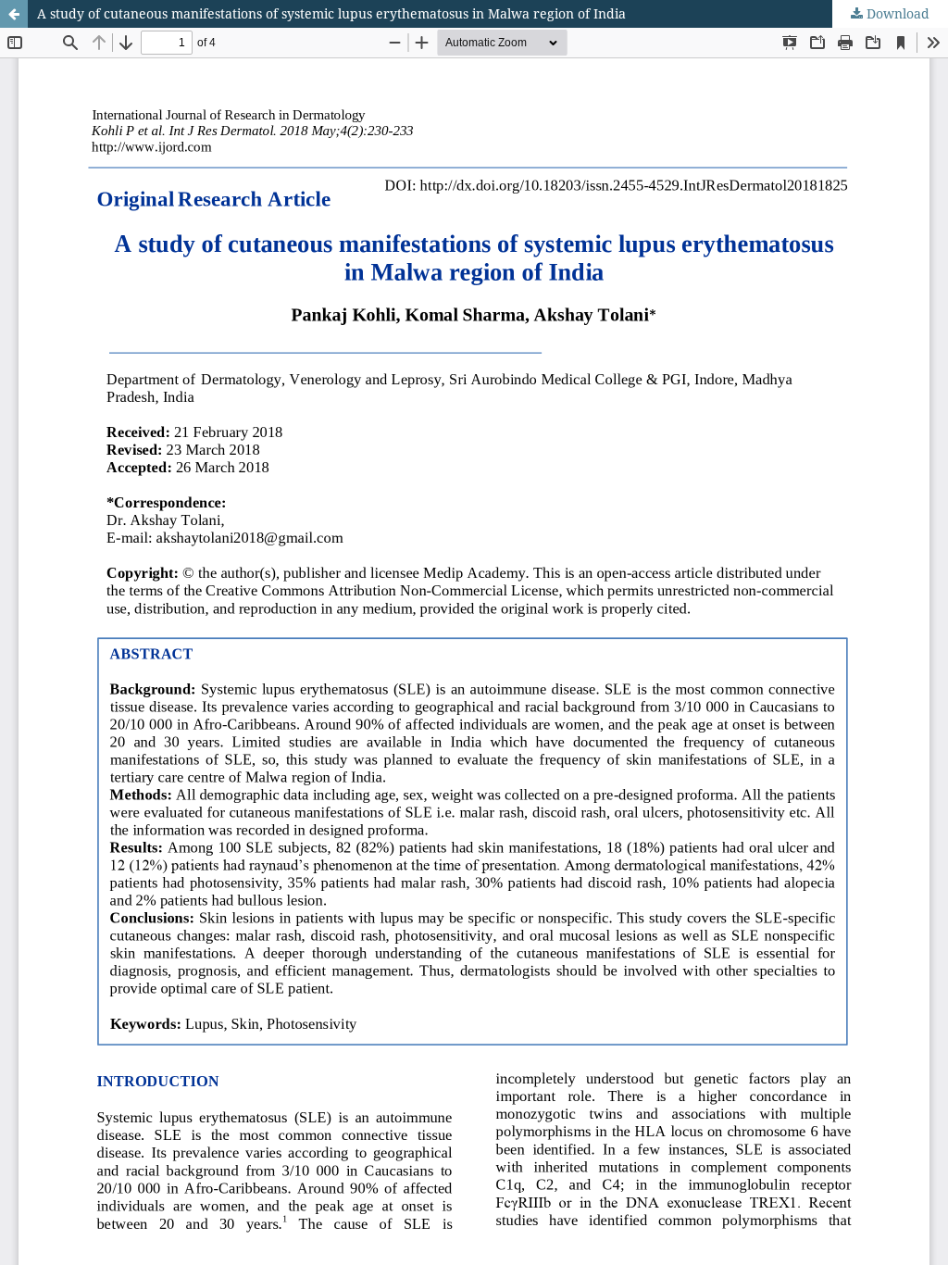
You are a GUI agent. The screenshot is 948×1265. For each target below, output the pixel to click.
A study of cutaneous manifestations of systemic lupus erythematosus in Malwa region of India (331, 13)
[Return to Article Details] (14, 14)
